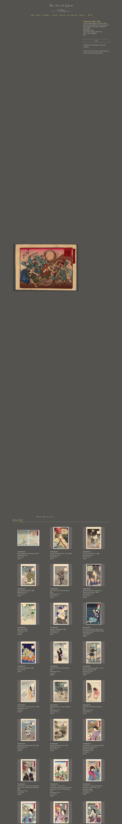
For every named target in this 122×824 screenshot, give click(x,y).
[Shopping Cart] (91, 15)
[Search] (89, 15)
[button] (46, 15)
